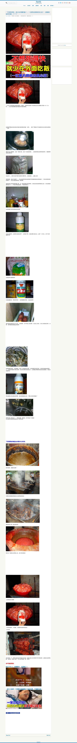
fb (59, 3)
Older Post (48, 735)
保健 (33, 5)
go (62, 3)
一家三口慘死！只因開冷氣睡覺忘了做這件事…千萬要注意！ (24, 689)
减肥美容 (37, 5)
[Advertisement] (26, 19)
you (70, 3)
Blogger (65, 45)
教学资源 (51, 5)
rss (68, 3)
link (66, 3)
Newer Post (8, 735)
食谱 (48, 5)
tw (61, 3)
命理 (41, 5)
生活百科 (28, 5)
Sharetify (38, 2)
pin (64, 3)
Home (24, 5)
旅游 (44, 5)
